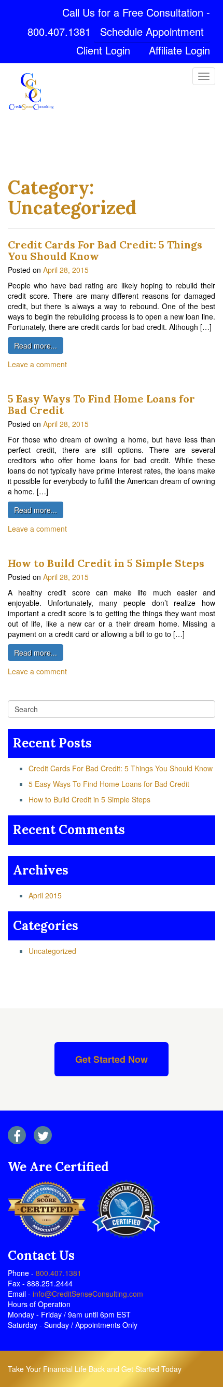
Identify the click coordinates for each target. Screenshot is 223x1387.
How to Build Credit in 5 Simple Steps (106, 563)
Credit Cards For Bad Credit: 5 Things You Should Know (105, 250)
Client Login (103, 50)
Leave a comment (37, 364)
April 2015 (45, 895)
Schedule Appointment (152, 31)
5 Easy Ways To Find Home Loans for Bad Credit (101, 404)
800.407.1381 (59, 31)
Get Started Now (111, 1059)
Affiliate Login (179, 50)
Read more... (35, 345)
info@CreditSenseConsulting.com (87, 1293)
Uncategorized (52, 951)
